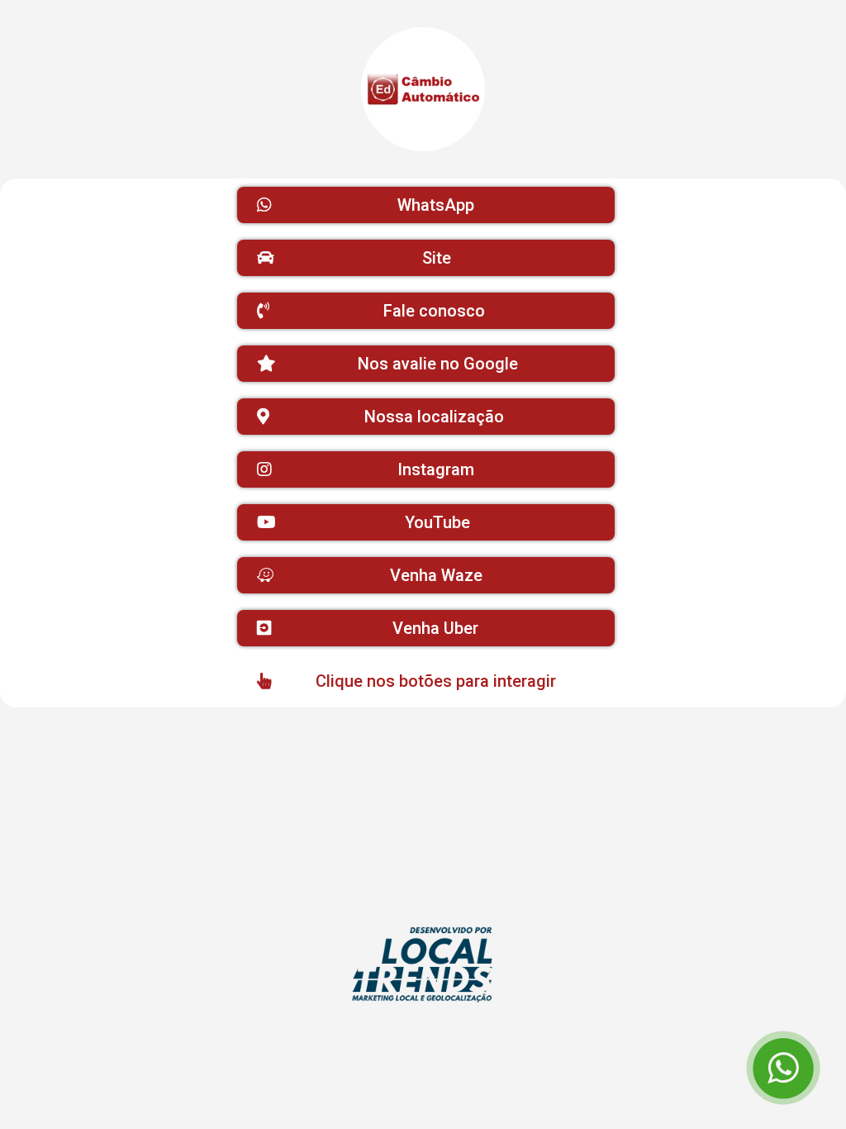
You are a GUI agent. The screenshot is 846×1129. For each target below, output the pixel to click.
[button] (426, 205)
